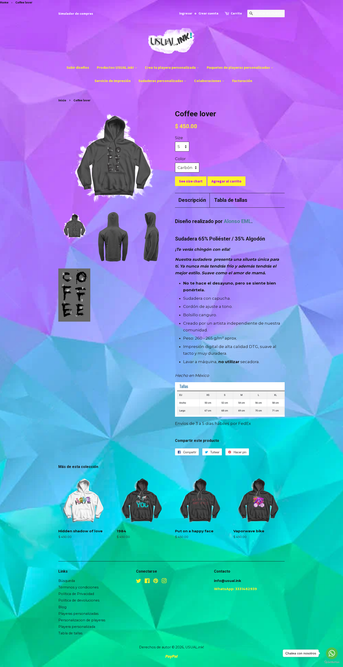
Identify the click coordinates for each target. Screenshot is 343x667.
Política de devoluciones (78, 600)
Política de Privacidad (76, 594)
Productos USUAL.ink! (116, 67)
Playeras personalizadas (78, 614)
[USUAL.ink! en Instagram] (164, 582)
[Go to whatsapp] (332, 653)
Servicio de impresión (112, 80)
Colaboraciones (208, 80)
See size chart (191, 181)
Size (179, 137)
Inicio (62, 100)
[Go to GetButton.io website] (331, 662)
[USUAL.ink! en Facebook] (147, 582)
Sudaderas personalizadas (161, 80)
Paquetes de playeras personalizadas (239, 67)
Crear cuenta (208, 13)
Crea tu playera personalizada (170, 67)
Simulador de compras (75, 13)
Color (180, 158)
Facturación (242, 80)
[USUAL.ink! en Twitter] (138, 582)
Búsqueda (66, 581)
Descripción (192, 200)
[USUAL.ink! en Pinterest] (155, 582)
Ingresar (185, 13)
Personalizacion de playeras (81, 620)
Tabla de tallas (230, 200)
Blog (62, 607)
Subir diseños (77, 67)
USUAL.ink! (194, 647)
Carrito (236, 13)
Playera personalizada (76, 627)
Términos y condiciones (78, 587)
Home (4, 2)
